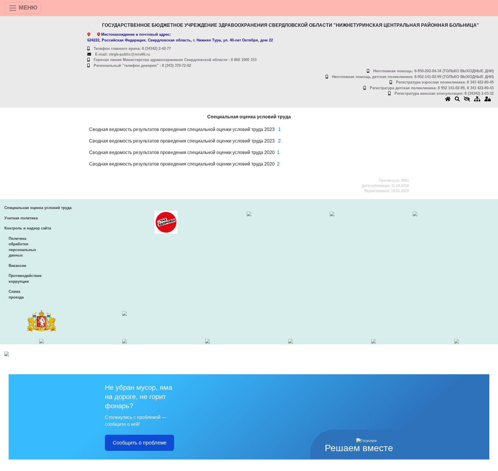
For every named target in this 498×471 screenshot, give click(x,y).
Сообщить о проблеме (140, 443)
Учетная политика (21, 218)
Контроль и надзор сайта (27, 228)
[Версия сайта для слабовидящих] (469, 99)
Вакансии (17, 265)
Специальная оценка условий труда (37, 208)
